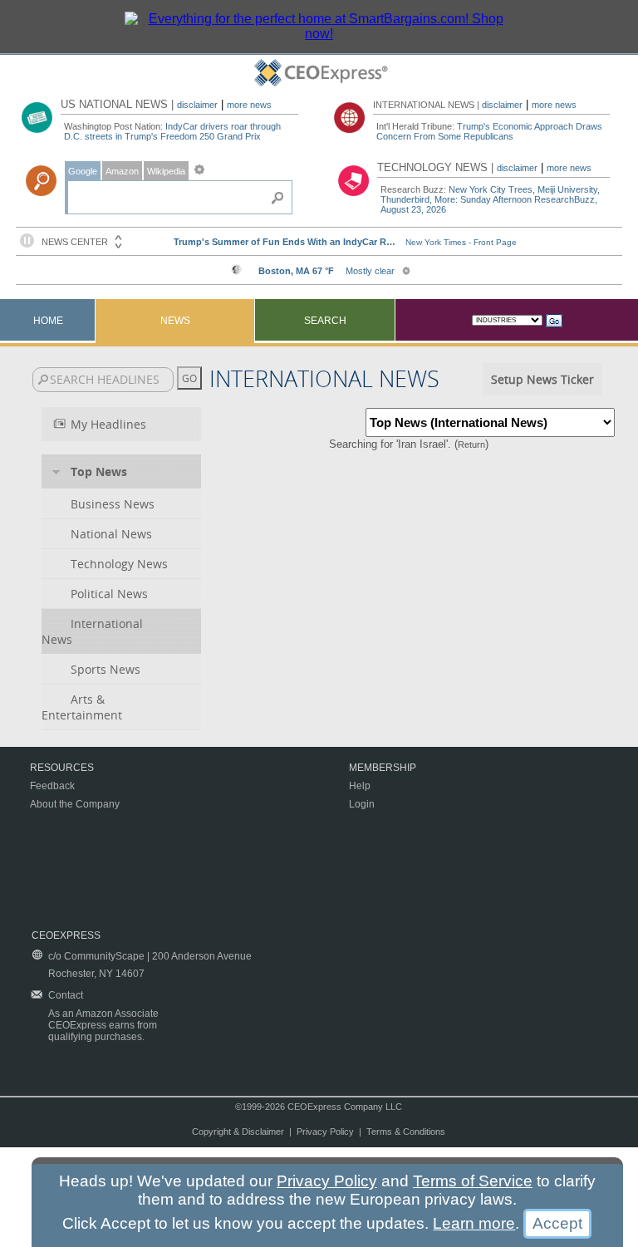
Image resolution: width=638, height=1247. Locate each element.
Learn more (474, 1223)
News (175, 320)
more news (249, 105)
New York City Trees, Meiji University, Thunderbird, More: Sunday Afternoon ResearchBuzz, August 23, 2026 (490, 199)
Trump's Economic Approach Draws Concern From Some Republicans (489, 131)
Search (325, 320)
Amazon (122, 171)
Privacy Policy (325, 1132)
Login (362, 804)
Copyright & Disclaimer (238, 1132)
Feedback (52, 786)
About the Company (75, 804)
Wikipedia (166, 171)
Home (48, 320)
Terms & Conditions (405, 1132)
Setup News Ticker (542, 379)
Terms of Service (472, 1181)
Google (82, 171)
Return (471, 444)
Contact (65, 995)
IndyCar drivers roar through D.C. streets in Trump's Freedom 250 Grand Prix (172, 131)
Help (360, 786)
